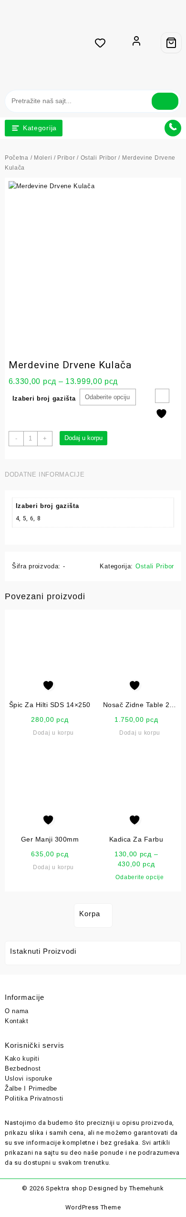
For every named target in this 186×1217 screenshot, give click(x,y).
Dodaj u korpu (83, 437)
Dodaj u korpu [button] (53, 732)
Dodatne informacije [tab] (44, 474)
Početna (17, 157)
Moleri (43, 157)
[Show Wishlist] (103, 43)
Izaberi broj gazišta (44, 398)
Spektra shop (66, 1188)
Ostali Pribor (99, 157)
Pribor (66, 157)
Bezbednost (23, 1068)
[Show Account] (136, 42)
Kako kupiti (22, 1058)
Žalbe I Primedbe (31, 1088)
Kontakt (17, 1021)
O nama (17, 1011)
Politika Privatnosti (34, 1098)
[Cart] (171, 42)
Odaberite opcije (139, 877)
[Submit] (165, 101)
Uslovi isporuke (28, 1078)
